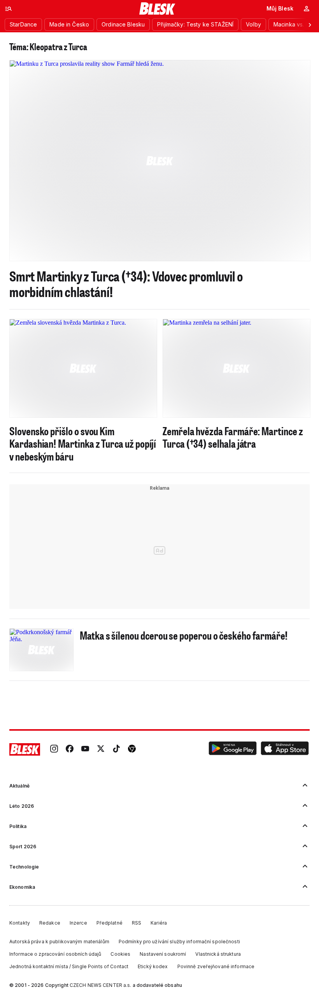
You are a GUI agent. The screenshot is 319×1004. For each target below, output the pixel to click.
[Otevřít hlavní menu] (9, 9)
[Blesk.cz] (157, 8)
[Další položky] (309, 24)
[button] (233, 749)
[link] (54, 749)
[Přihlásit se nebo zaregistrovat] (307, 9)
